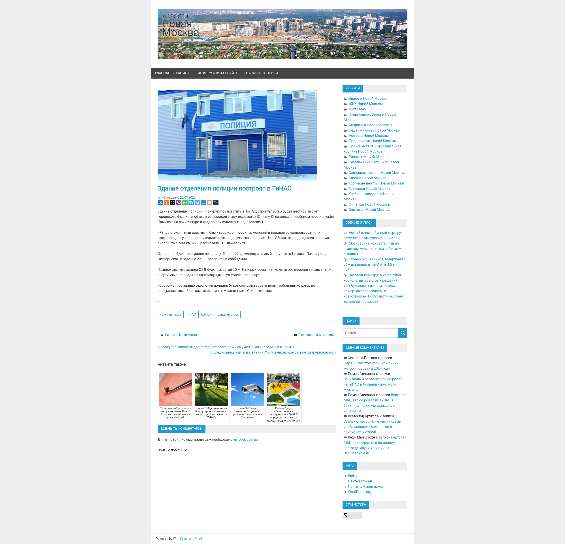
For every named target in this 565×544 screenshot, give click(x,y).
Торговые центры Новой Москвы (377, 183)
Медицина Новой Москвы (370, 125)
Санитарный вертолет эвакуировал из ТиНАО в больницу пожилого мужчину (373, 384)
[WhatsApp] (185, 202)
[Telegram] (197, 202)
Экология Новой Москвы (370, 210)
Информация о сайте (218, 73)
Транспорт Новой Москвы (370, 188)
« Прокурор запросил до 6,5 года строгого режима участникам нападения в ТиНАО (226, 347)
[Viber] (178, 202)
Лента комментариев (365, 486)
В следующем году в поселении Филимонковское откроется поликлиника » (273, 352)
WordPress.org (359, 492)
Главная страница (172, 73)
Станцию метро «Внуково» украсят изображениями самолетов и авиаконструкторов (372, 426)
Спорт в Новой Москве (368, 178)
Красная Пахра (170, 314)
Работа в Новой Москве (369, 157)
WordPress (180, 538)
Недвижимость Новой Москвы (375, 130)
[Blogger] (209, 202)
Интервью (357, 109)
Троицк (206, 314)
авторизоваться (246, 439)
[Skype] (191, 202)
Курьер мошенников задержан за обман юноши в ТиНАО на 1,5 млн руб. (374, 264)
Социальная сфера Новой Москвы (377, 173)
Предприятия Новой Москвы (373, 141)
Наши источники (262, 73)
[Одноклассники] (166, 202)
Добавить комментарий (316, 335)
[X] (172, 202)
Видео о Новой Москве (368, 98)
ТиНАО (191, 314)
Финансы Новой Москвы (369, 204)
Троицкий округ (227, 314)
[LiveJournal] (215, 202)
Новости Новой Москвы (182, 335)
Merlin (199, 538)
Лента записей (360, 481)
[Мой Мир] (203, 202)
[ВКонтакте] (160, 202)
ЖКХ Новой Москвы (366, 104)
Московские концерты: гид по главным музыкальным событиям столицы (372, 248)
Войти (353, 476)
